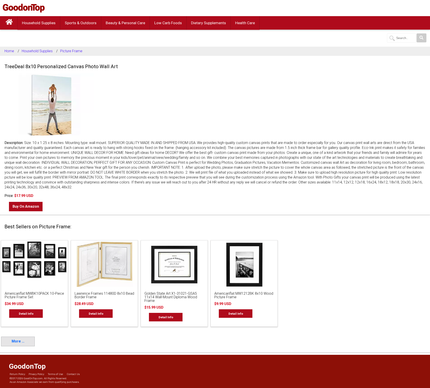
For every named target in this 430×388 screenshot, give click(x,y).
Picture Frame (71, 51)
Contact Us (73, 374)
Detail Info (26, 313)
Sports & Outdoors (81, 23)
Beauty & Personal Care (125, 23)
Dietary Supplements (208, 23)
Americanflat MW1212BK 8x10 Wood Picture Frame (243, 295)
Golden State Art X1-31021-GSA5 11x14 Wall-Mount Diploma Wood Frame (170, 297)
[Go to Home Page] (9, 23)
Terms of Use (55, 374)
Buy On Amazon (26, 206)
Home (9, 51)
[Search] (421, 37)
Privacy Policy (36, 374)
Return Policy (17, 374)
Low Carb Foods (168, 23)
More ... (18, 341)
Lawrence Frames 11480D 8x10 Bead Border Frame (104, 295)
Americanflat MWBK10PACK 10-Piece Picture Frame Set (34, 295)
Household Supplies (39, 23)
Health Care (245, 23)
